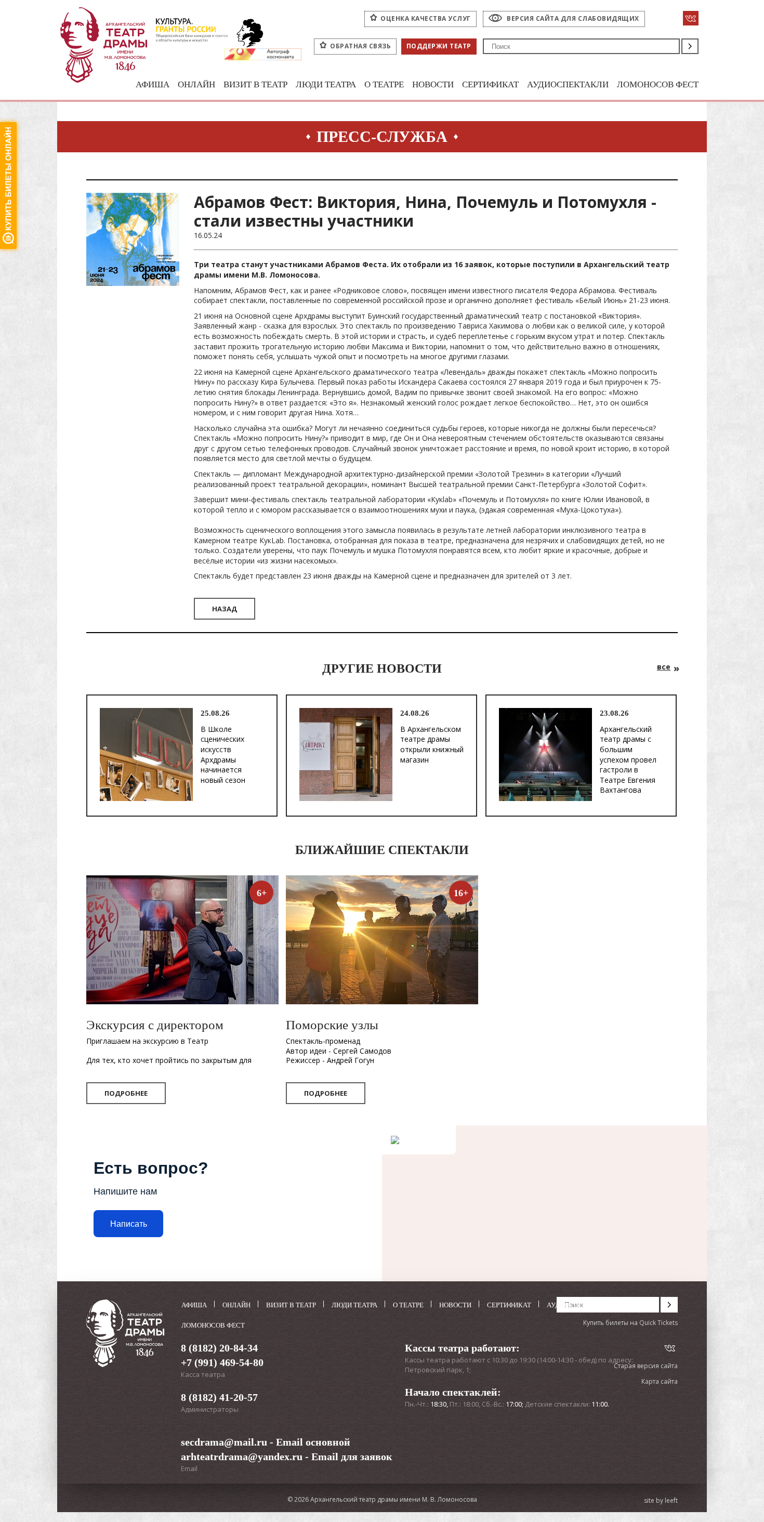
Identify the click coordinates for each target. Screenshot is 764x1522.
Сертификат (490, 84)
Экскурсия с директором (154, 1025)
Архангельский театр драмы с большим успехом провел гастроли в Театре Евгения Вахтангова (628, 759)
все (663, 667)
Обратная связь (360, 46)
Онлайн (196, 84)
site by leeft (661, 1501)
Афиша (152, 84)
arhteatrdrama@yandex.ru (241, 1456)
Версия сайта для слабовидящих (573, 18)
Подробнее (126, 1093)
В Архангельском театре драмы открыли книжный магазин (432, 744)
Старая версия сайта (646, 1365)
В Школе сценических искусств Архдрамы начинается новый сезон (223, 754)
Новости (433, 84)
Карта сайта (659, 1381)
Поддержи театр (438, 46)
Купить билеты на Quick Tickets (630, 1322)
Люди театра (326, 84)
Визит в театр (255, 84)
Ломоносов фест (658, 84)
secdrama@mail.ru (224, 1442)
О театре (384, 84)
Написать (128, 1223)
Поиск (690, 46)
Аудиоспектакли (568, 84)
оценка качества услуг (425, 18)
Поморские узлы (332, 1025)
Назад (224, 608)
